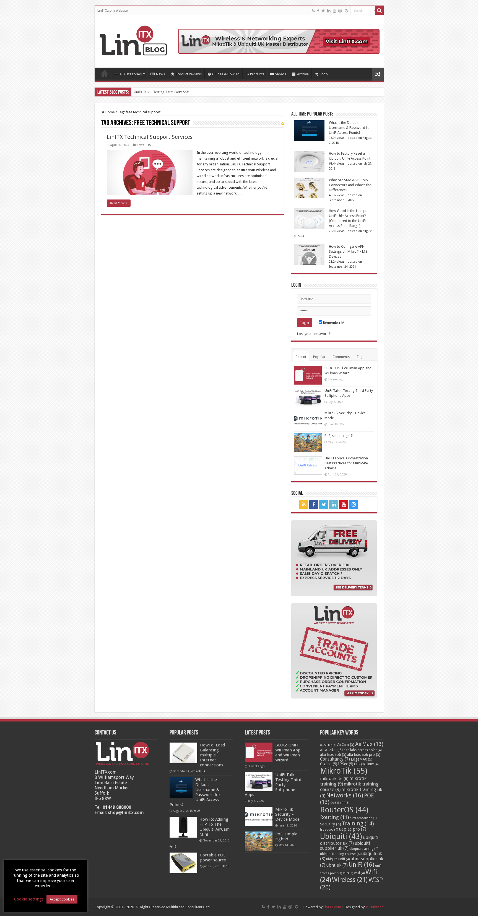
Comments (341, 357)
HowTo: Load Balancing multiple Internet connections (212, 755)
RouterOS (344, 809)
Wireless (350, 879)
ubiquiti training (363, 849)
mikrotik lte (334, 778)
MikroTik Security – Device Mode (287, 814)
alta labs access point (362, 750)
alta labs (331, 749)
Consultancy (335, 759)
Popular (319, 357)
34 (203, 771)
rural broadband (363, 818)
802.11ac (328, 745)
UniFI (361, 864)
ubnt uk (337, 865)
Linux (372, 764)
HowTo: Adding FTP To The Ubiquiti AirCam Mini (214, 827)
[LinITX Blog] (133, 39)
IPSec (345, 764)
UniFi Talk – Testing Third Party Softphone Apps (170, 92)
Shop (323, 74)
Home (104, 73)
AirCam (345, 744)
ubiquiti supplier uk (345, 846)
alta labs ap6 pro (363, 754)
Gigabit (328, 764)
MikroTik (343, 771)
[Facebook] (318, 10)
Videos (280, 74)
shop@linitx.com (126, 812)
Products (257, 74)
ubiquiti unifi (338, 859)
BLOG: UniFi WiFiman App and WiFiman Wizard (287, 753)
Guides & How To (226, 74)
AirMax (369, 744)
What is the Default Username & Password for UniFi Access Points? (350, 128)
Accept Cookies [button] (62, 899)
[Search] (379, 10)
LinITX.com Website (112, 10)
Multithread (374, 907)
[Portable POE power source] (183, 863)
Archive (303, 74)
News (160, 74)
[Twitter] (323, 10)
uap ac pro (352, 829)
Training (358, 823)
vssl (359, 873)
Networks (344, 795)
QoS (335, 803)
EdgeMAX (361, 759)
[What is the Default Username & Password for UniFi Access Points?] (181, 787)
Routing (334, 817)
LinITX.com (332, 907)
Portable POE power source (213, 858)
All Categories (130, 74)
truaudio (329, 829)
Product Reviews (189, 74)
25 (199, 810)
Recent (301, 357)
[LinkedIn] (329, 10)
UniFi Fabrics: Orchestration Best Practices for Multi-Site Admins (346, 463)
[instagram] (340, 10)
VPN (348, 873)
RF (345, 803)
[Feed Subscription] (282, 123)
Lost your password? (313, 334)
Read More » (118, 203)
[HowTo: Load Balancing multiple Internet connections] (183, 753)
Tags (360, 357)
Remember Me (334, 323)
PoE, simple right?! (338, 436)
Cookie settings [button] (29, 899)
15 (174, 846)
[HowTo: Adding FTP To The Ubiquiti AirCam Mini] (183, 827)
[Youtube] (334, 10)
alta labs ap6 (333, 754)
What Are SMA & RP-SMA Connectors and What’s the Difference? (350, 185)
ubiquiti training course (340, 854)
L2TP (359, 764)
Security (330, 824)
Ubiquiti (341, 836)
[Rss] (313, 10)
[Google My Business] (346, 10)
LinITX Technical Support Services (150, 137)
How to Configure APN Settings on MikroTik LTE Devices (348, 251)
